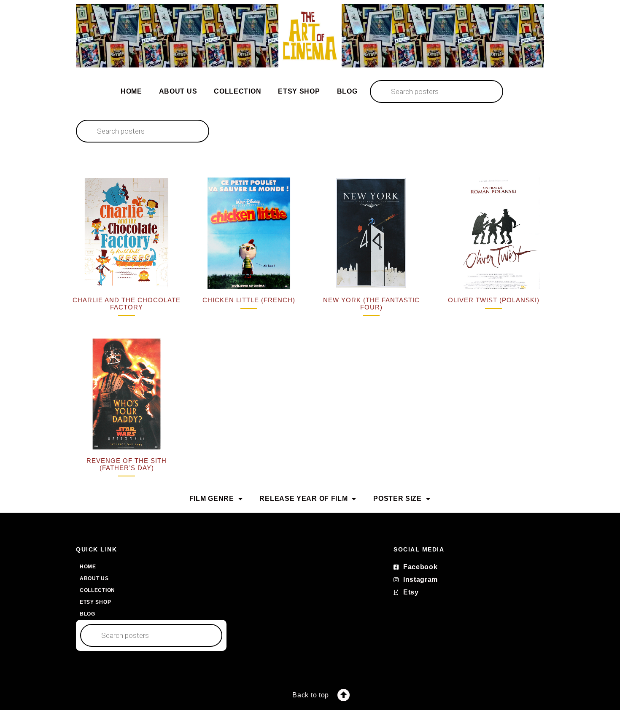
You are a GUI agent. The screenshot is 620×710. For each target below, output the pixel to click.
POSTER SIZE (397, 498)
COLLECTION (237, 91)
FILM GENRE (211, 498)
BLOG (347, 91)
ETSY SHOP (299, 91)
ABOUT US (178, 91)
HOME (131, 91)
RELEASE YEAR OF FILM (303, 498)
